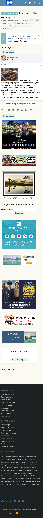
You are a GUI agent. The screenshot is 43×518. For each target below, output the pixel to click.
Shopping (5, 408)
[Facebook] (2, 501)
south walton (7, 28)
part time (20, 23)
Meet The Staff (7, 438)
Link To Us (5, 436)
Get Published (6, 444)
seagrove (20, 26)
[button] (3, 3)
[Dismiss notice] (38, 36)
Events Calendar (7, 427)
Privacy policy (31, 510)
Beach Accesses (7, 397)
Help (4, 513)
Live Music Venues (8, 403)
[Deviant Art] (6, 501)
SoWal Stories (6, 430)
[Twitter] (19, 501)
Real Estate (5, 416)
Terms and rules (18, 510)
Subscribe (19, 213)
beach (37, 20)
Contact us (6, 510)
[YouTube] (23, 501)
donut (4, 23)
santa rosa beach (8, 26)
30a (31, 20)
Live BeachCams (7, 394)
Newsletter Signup (8, 433)
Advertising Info (7, 441)
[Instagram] (10, 501)
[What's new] (35, 3)
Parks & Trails (6, 400)
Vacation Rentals (8, 411)
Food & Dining (7, 405)
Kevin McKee (8, 20)
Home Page (5, 425)
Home (9, 513)
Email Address (7, 209)
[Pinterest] (15, 501)
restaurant (30, 23)
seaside (28, 26)
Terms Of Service (7, 447)
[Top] (13, 513)
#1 (41, 65)
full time (11, 23)
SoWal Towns (6, 414)
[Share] (37, 65)
